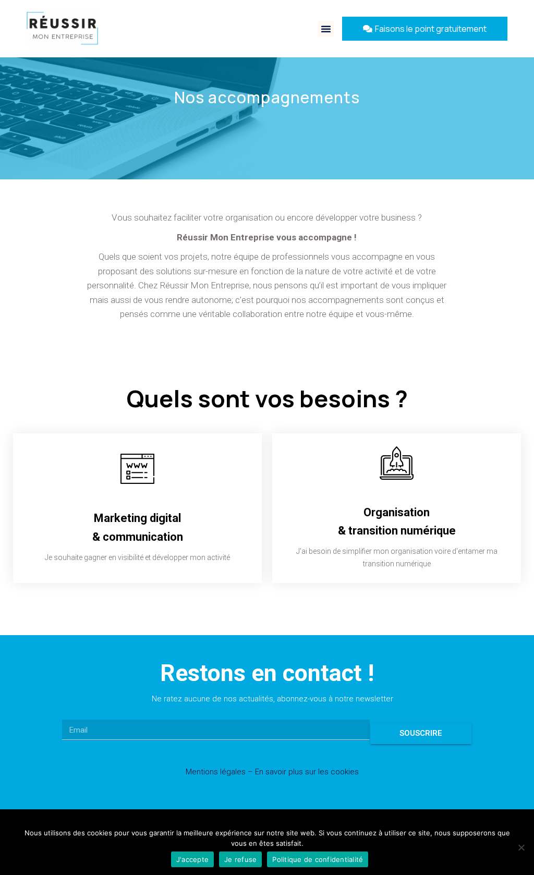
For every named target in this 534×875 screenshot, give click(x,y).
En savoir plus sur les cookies (307, 771)
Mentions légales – (220, 771)
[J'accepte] (521, 847)
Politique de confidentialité (317, 859)
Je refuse (240, 859)
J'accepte (192, 859)
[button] (326, 29)
